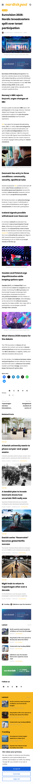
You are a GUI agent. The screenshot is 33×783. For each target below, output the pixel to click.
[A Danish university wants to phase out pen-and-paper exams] (16, 429)
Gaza (7, 133)
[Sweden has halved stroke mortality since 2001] (5, 748)
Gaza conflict (15, 303)
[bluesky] (16, 686)
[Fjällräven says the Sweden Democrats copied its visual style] (5, 657)
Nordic (18, 85)
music (10, 299)
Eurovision (5, 74)
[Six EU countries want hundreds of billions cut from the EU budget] (5, 631)
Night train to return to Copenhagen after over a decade (14, 586)
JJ (8, 330)
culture (17, 299)
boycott (27, 80)
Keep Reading (23, 461)
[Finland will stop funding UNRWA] (5, 648)
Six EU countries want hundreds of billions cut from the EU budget (20, 704)
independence (17, 131)
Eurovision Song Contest (17, 267)
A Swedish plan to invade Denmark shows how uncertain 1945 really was (14, 495)
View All (29, 625)
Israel (14, 74)
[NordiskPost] (17, 4)
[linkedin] (27, 390)
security (22, 87)
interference (15, 204)
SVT (9, 285)
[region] (16, 766)
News (21, 741)
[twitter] (14, 390)
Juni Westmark (14, 708)
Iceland (7, 78)
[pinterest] (18, 390)
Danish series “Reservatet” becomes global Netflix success (15, 540)
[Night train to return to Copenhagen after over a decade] (16, 567)
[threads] (12, 686)
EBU (7, 126)
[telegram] (22, 390)
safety (25, 352)
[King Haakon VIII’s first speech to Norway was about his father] (5, 640)
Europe (17, 305)
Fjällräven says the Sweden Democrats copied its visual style (19, 657)
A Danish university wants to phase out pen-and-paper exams (16, 449)
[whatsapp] (9, 395)
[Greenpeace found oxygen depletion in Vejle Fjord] (5, 738)
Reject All (16, 779)
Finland (16, 285)
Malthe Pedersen (14, 717)
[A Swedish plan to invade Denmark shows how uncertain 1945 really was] (16, 475)
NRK (21, 108)
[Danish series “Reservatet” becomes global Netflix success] (16, 521)
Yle (21, 285)
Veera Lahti (13, 724)
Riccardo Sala (8, 32)
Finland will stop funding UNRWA (20, 646)
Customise (16, 774)
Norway (7, 80)
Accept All (16, 769)
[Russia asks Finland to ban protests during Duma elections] (11, 604)
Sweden (4, 285)
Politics (12, 633)
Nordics (27, 76)
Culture (4, 10)
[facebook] (9, 390)
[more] (13, 395)
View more (28, 697)
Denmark (16, 80)
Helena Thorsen (6, 461)
